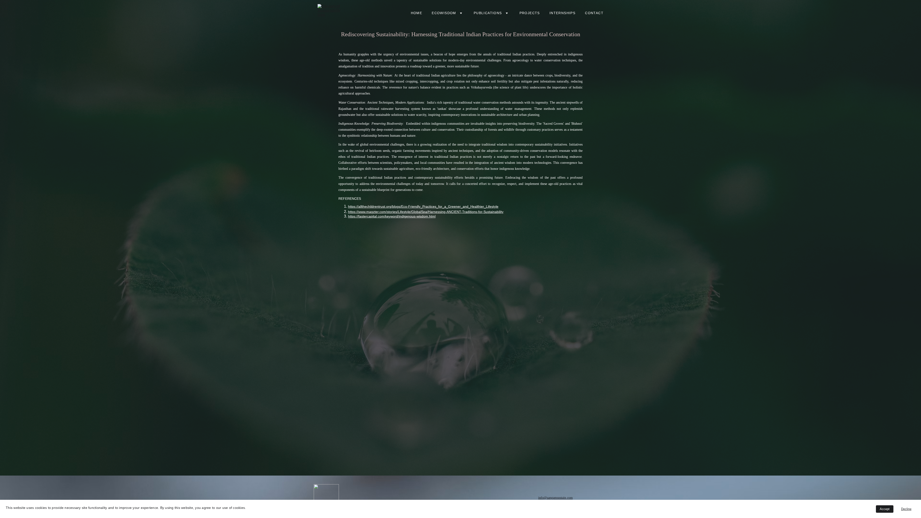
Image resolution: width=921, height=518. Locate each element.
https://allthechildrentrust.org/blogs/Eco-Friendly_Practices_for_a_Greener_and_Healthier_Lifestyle (423, 206)
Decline (906, 509)
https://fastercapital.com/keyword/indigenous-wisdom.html (392, 216)
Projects (530, 13)
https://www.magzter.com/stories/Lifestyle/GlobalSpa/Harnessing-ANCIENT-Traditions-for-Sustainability (425, 212)
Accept (885, 509)
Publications (488, 13)
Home (416, 13)
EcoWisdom (444, 13)
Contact (594, 13)
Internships (562, 13)
